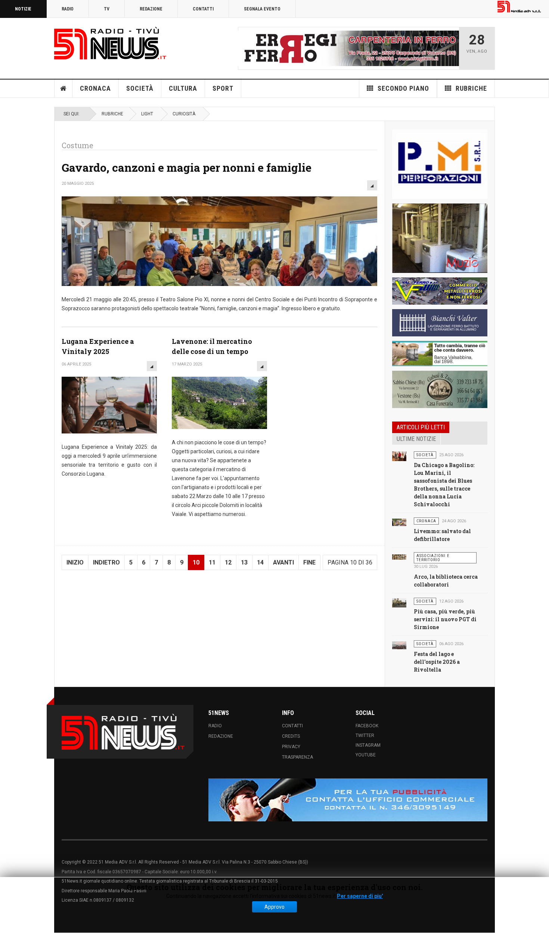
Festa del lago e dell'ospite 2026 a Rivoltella (437, 661)
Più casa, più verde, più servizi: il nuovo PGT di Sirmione (445, 619)
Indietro (106, 562)
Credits (291, 736)
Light (147, 113)
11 (212, 562)
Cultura (183, 88)
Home (63, 88)
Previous (246, 48)
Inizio (75, 562)
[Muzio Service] (439, 238)
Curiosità (184, 113)
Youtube (366, 755)
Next (451, 48)
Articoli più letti (421, 427)
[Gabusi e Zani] (439, 389)
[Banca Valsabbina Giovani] (439, 353)
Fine (309, 562)
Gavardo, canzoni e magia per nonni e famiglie (186, 167)
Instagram (368, 745)
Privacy (291, 746)
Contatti (203, 9)
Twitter (365, 735)
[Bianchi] (439, 322)
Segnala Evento (262, 9)
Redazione (151, 9)
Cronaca (95, 88)
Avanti (283, 562)
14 (260, 562)
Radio (68, 9)
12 (228, 562)
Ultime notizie (416, 438)
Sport (223, 88)
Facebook (367, 725)
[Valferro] (439, 291)
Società (139, 88)
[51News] (110, 43)
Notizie (23, 9)
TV (106, 9)
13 (244, 562)
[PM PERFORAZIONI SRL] (439, 164)
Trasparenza (297, 757)
